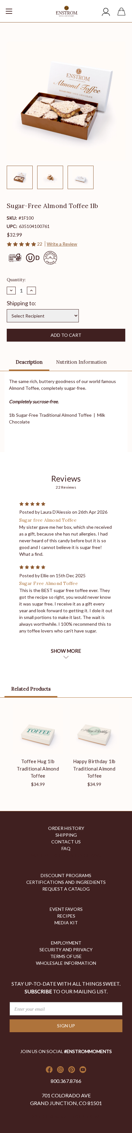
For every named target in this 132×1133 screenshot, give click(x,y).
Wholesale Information (66, 963)
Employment (66, 943)
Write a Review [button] (62, 244)
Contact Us (66, 841)
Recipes (66, 916)
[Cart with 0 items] (123, 12)
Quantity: (16, 280)
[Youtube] (82, 1069)
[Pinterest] (71, 1069)
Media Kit (66, 922)
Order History (66, 828)
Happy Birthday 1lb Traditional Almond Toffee (94, 768)
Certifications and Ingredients (66, 882)
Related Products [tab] (31, 689)
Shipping (66, 835)
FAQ (66, 848)
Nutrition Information (81, 362)
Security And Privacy (66, 949)
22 (40, 244)
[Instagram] (60, 1069)
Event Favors (66, 909)
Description (29, 362)
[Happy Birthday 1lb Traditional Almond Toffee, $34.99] (94, 729)
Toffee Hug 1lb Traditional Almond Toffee (38, 768)
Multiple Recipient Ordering (66, 855)
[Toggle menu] (17, 9)
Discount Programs (66, 875)
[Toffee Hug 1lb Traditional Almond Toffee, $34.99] (38, 729)
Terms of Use (66, 956)
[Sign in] (106, 12)
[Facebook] (49, 1069)
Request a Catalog (66, 889)
